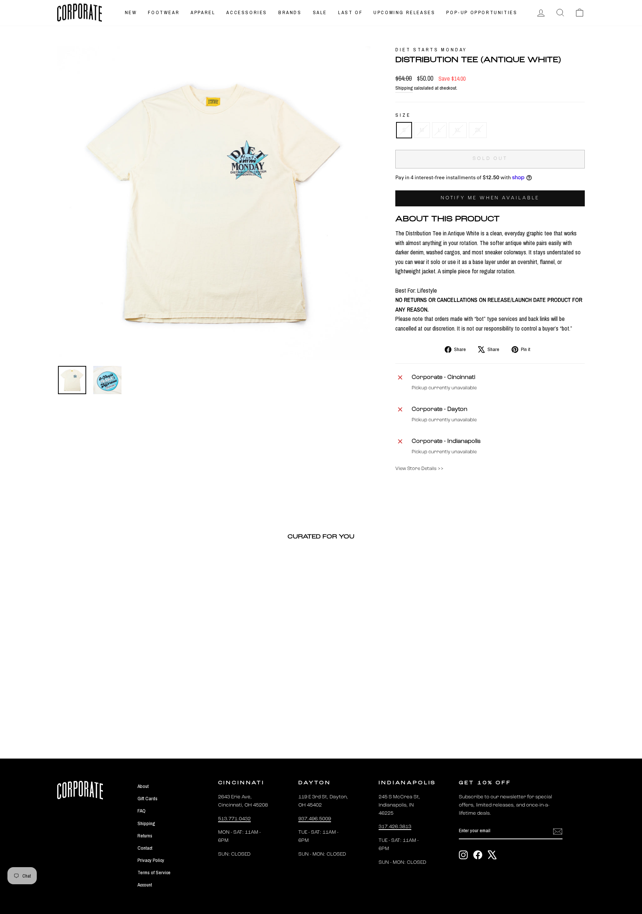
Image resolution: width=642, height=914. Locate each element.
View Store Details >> (419, 468)
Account (144, 884)
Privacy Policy (150, 860)
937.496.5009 (314, 819)
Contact (144, 847)
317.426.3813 (395, 826)
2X (478, 130)
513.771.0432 (234, 819)
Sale (320, 12)
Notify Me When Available (490, 198)
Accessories (246, 12)
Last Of (350, 12)
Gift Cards (147, 798)
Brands (290, 12)
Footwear (163, 12)
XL (458, 130)
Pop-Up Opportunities (481, 12)
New (131, 12)
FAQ (141, 810)
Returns (144, 835)
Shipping (404, 87)
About (143, 786)
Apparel (203, 12)
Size (403, 115)
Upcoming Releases (404, 12)
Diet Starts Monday (431, 49)
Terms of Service (154, 872)
